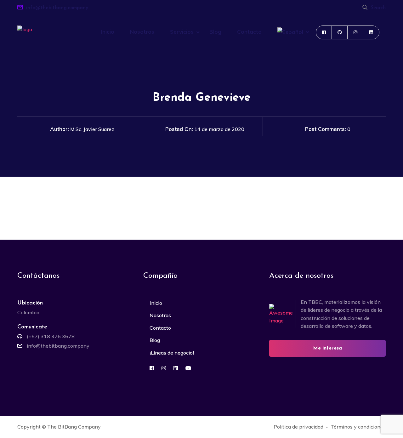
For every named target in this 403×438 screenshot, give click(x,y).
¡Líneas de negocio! (172, 353)
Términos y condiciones (358, 427)
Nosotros (142, 31)
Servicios (182, 31)
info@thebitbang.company (57, 7)
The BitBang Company (74, 427)
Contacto (249, 31)
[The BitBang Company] (36, 40)
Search (378, 7)
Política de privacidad (298, 427)
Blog (215, 31)
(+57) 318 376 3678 (51, 336)
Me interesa (327, 348)
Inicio (107, 31)
